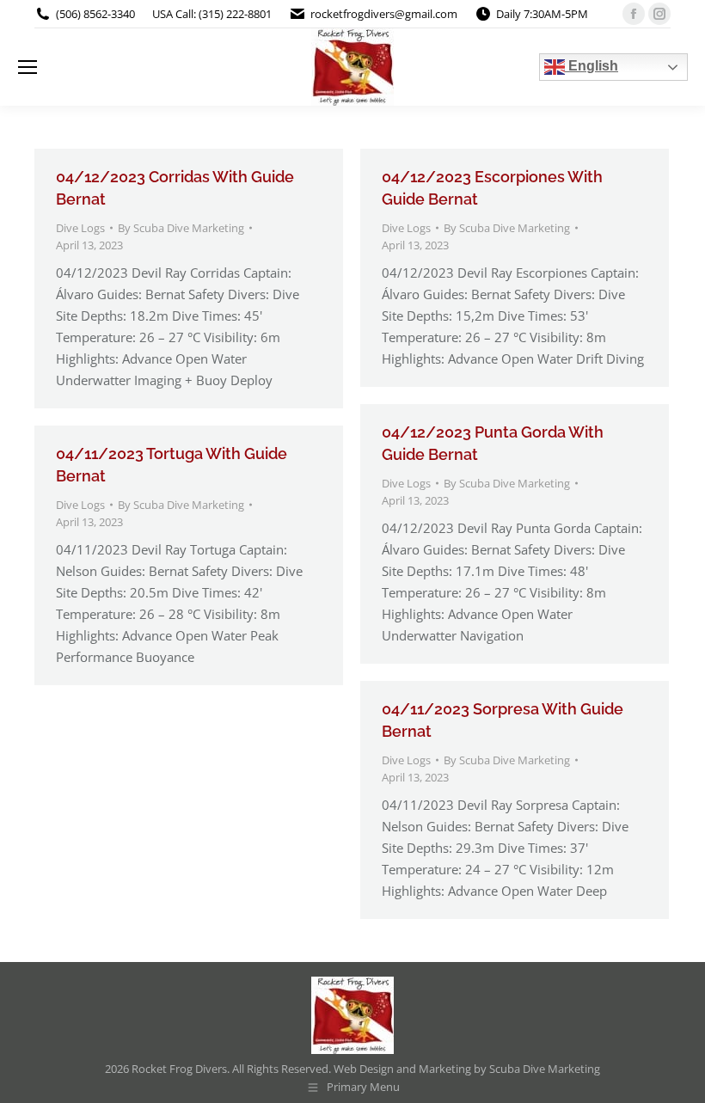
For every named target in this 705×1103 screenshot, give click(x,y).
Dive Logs (80, 228)
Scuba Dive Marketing (544, 1068)
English (591, 65)
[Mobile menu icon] (27, 67)
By (181, 228)
